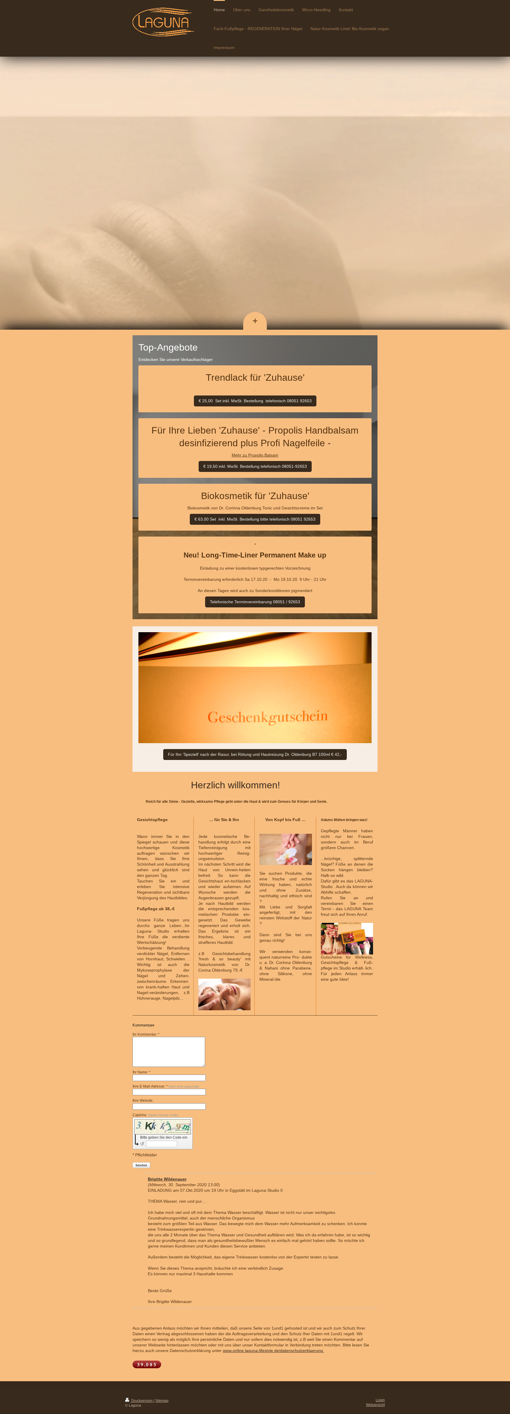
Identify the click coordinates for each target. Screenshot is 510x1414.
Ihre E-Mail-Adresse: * (166, 1086)
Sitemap (162, 1401)
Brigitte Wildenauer (167, 1179)
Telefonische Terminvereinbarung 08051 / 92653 (255, 601)
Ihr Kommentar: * (146, 1034)
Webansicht (375, 1405)
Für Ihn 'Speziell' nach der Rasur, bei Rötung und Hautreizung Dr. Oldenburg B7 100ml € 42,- (255, 754)
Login (380, 1400)
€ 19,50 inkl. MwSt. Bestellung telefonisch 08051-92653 (255, 466)
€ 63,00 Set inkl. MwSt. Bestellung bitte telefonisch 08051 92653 (255, 519)
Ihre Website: (143, 1100)
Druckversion (141, 1401)
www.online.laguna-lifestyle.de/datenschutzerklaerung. (273, 1350)
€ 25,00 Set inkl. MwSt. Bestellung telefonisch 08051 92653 (255, 400)
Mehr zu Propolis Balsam (255, 455)
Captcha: (156, 1115)
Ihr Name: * (142, 1072)
